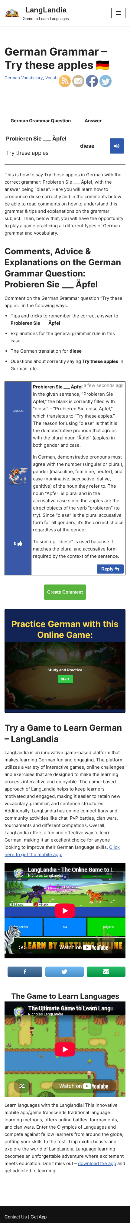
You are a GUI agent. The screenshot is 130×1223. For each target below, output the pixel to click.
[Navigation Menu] (118, 13)
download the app (97, 1163)
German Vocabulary (24, 77)
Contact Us (16, 1216)
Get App (39, 1216)
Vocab (51, 77)
